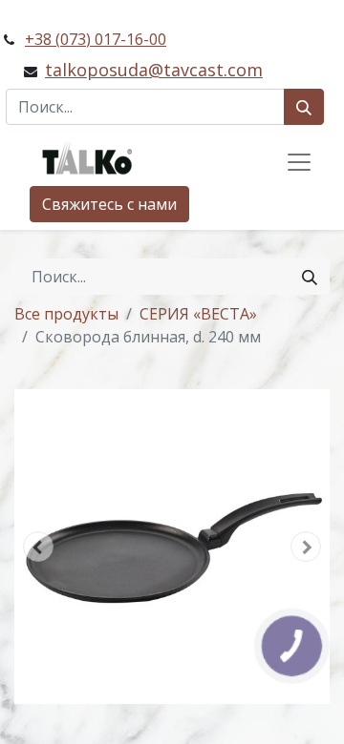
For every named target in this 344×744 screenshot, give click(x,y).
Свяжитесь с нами (109, 204)
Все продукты (66, 313)
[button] (38, 546)
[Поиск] (304, 107)
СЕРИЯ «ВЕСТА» (198, 313)
